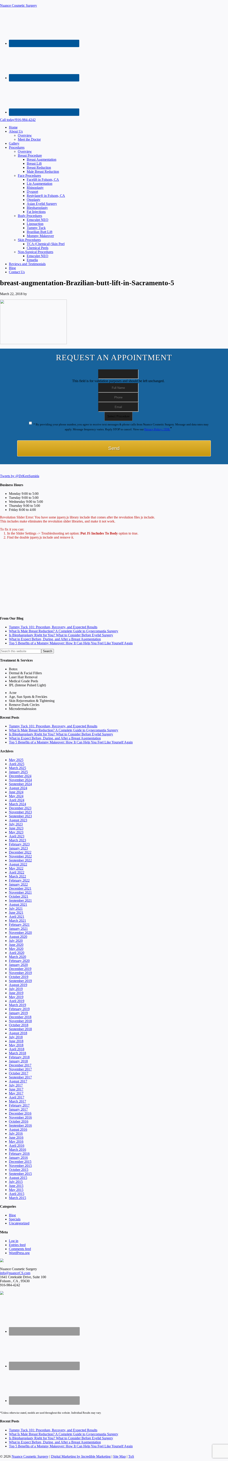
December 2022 (20, 852)
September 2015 (20, 1174)
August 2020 (18, 937)
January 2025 (18, 772)
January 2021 (18, 928)
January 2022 (18, 884)
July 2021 (16, 908)
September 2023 (20, 816)
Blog (12, 1215)
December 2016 (20, 1113)
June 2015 (16, 1186)
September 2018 (20, 1029)
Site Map (119, 1456)
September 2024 (20, 784)
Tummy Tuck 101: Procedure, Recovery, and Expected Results (53, 627)
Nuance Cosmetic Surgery (18, 5)
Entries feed (17, 1245)
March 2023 (17, 840)
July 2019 (16, 989)
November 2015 (20, 1166)
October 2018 (18, 1025)
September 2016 (20, 1125)
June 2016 (16, 1137)
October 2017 (18, 1073)
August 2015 (18, 1178)
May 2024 (16, 796)
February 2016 (19, 1153)
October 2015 (18, 1170)
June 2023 (16, 828)
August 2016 (18, 1129)
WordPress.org (19, 1253)
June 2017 (16, 1089)
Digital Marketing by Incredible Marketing (81, 1456)
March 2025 (17, 768)
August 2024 (18, 788)
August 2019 (18, 985)
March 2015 (17, 1198)
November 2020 (20, 932)
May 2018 (16, 1045)
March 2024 (17, 804)
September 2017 (20, 1077)
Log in (13, 1241)
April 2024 (16, 800)
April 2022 (16, 872)
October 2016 (18, 1121)
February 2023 (19, 844)
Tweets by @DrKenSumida (19, 476)
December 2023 (20, 808)
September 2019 (20, 981)
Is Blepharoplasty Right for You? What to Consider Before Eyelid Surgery (61, 635)
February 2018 (19, 1057)
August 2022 (18, 864)
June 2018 (16, 1041)
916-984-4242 (18, 120)
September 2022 (20, 860)
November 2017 (20, 1069)
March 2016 (17, 1149)
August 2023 (18, 820)
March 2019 (17, 1005)
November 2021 (20, 892)
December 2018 (20, 1017)
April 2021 (16, 916)
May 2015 (16, 1190)
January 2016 (18, 1157)
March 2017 (17, 1101)
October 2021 (18, 896)
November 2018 (20, 1021)
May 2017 (16, 1093)
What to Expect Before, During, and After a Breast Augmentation (55, 639)
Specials (14, 1219)
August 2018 (18, 1033)
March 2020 (17, 957)
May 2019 (16, 997)
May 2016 (16, 1141)
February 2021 (19, 924)
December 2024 (20, 776)
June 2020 (16, 945)
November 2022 (20, 856)
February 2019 (19, 1009)
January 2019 (18, 1013)
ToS (131, 1456)
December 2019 (20, 969)
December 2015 (20, 1161)
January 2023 (18, 848)
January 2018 (18, 1061)
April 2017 (16, 1097)
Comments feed (20, 1249)
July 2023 (16, 824)
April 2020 (16, 953)
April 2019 (16, 1001)
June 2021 (16, 912)
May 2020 (16, 949)
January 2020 (18, 965)
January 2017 (18, 1109)
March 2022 (17, 876)
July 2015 (16, 1182)
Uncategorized (19, 1223)
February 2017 (19, 1105)
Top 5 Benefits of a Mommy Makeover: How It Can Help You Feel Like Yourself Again (71, 643)
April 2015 (16, 1194)
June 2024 (16, 792)
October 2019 (18, 977)
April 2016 (16, 1145)
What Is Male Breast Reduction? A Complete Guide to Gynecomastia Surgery (63, 631)
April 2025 (16, 764)
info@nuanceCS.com (15, 1273)
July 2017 (16, 1085)
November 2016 (20, 1117)
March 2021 (17, 920)
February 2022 (19, 880)
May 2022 (16, 868)
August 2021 (18, 904)
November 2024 (20, 780)
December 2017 (20, 1065)
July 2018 (16, 1037)
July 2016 (16, 1133)
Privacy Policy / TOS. (157, 429)
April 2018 (16, 1049)
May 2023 (16, 832)
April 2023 (16, 836)
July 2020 (16, 941)
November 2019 (20, 973)
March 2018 (17, 1053)
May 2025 (16, 760)
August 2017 (18, 1081)
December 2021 (20, 888)
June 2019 (16, 993)
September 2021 (20, 900)
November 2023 (20, 812)
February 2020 (19, 961)
